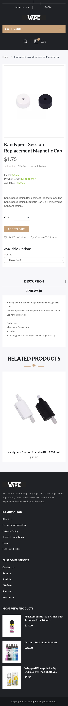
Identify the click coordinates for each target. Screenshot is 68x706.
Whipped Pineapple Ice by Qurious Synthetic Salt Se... (40, 669)
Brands (6, 542)
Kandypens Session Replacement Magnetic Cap (37, 57)
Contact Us (8, 567)
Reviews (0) (34, 291)
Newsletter (8, 597)
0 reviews (22, 166)
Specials (6, 591)
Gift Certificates (11, 548)
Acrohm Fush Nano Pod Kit (40, 642)
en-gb (48, 7)
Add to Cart (17, 229)
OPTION (9, 254)
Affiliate (7, 585)
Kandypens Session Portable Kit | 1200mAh (34, 452)
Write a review (38, 166)
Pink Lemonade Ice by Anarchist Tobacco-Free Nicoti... (43, 618)
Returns (6, 573)
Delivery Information (14, 524)
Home (5, 57)
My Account (22, 7)
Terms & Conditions (13, 536)
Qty (6, 217)
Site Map (7, 579)
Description (34, 281)
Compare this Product (47, 237)
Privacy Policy (10, 530)
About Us (7, 519)
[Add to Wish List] (61, 376)
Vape (33, 701)
